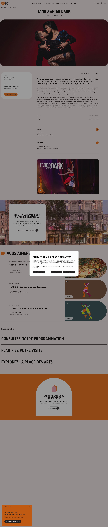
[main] (54, 263)
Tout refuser (56, 272)
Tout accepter (69, 272)
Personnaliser (39, 272)
